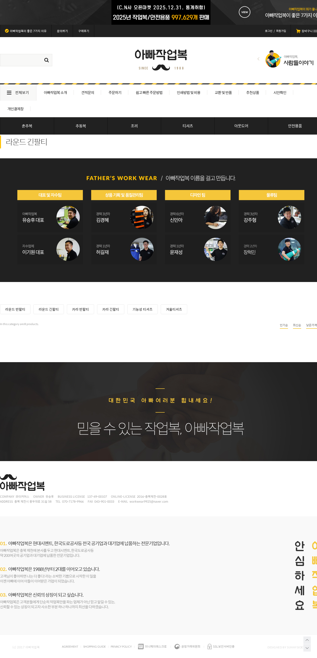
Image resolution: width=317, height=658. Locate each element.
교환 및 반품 (223, 92)
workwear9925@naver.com (149, 501)
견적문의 (87, 92)
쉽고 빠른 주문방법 (149, 92)
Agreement (70, 646)
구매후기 (83, 31)
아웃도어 (241, 126)
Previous (258, 58)
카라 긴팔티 (110, 309)
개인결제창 (15, 109)
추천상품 (252, 92)
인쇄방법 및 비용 (188, 92)
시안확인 (279, 92)
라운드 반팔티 (15, 309)
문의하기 (62, 31)
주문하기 (114, 92)
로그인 (268, 31)
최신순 (297, 325)
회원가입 (281, 31)
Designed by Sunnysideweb (288, 647)
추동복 (81, 126)
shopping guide (94, 646)
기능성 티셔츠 (142, 309)
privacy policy (121, 646)
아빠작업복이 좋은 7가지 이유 (28, 31)
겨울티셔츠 (174, 309)
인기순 (284, 325)
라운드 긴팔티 (49, 309)
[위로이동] (307, 640)
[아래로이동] (307, 648)
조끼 (134, 126)
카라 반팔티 (80, 309)
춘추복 (27, 126)
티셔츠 (188, 126)
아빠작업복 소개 (55, 92)
